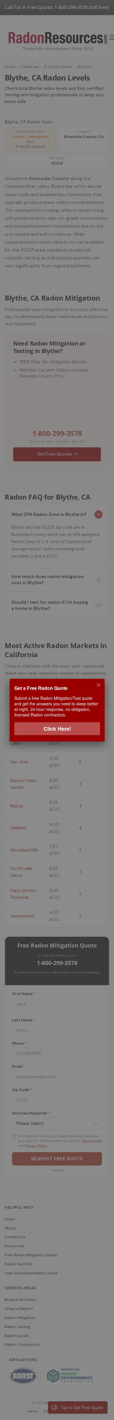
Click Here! (57, 728)
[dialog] (57, 710)
